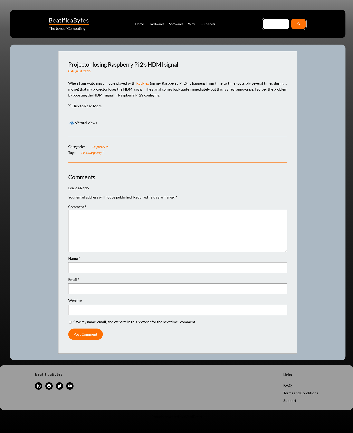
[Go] (298, 24)
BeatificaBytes (69, 20)
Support (289, 400)
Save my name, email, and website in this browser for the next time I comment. (134, 322)
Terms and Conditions (300, 393)
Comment (77, 206)
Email (73, 279)
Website (75, 300)
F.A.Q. (287, 385)
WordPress (193, 416)
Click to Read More (86, 106)
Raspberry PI (96, 153)
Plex (84, 153)
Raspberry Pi (100, 147)
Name (74, 258)
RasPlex (143, 83)
